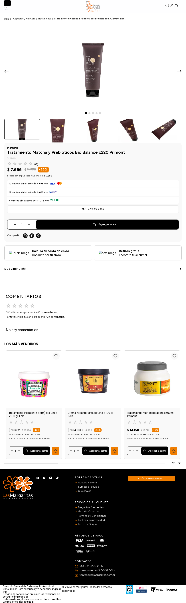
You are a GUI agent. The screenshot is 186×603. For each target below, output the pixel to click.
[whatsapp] (25, 235)
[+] (19, 451)
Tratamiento (44, 18)
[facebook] (32, 235)
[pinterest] (38, 235)
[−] (12, 451)
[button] (93, 209)
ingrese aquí (21, 596)
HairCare (30, 18)
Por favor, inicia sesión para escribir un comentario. (35, 316)
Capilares (18, 18)
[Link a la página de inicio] (8, 18)
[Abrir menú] (7, 3)
